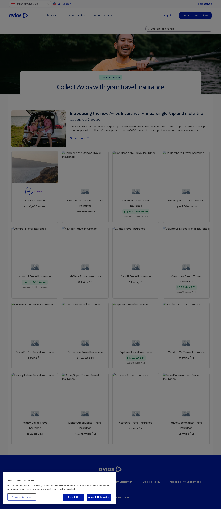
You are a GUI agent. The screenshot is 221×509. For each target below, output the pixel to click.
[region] (59, 488)
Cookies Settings (21, 497)
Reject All (73, 497)
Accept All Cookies (98, 497)
